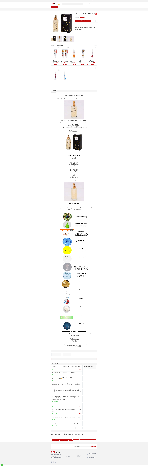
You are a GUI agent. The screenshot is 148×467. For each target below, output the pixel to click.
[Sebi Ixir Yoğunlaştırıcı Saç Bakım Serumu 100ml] (92, 53)
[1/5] (75, 15)
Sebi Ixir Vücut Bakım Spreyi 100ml (74, 61)
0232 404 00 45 (81, 345)
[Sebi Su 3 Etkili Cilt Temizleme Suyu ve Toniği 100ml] (55, 76)
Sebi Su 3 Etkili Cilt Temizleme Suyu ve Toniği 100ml (55, 84)
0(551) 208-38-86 (95, 0)
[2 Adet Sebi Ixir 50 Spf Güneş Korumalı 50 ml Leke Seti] (64, 53)
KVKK (67, 455)
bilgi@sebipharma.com (92, 457)
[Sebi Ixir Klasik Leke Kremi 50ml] (83, 53)
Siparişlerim (68, 456)
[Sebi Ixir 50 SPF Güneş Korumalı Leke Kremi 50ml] (55, 53)
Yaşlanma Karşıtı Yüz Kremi (55, 440)
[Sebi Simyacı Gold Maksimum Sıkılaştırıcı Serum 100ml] (62, 23)
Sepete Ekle (56, 64)
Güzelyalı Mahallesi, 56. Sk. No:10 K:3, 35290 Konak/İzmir (92, 453)
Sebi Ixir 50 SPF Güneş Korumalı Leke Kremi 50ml (55, 61)
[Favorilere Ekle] (94, 21)
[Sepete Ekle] (83, 21)
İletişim (67, 452)
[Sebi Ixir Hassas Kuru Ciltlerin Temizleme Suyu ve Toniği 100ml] (64, 76)
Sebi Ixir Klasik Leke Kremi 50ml (83, 61)
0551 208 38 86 (79, 346)
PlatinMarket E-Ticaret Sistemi (71, 466)
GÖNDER (94, 446)
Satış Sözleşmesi (79, 455)
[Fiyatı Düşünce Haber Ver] (96, 20)
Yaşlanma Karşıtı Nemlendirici (64, 440)
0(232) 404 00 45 (91, 454)
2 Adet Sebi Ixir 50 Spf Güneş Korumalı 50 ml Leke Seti (65, 61)
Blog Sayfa (78, 456)
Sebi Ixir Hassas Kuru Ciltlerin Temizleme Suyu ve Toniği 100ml (65, 84)
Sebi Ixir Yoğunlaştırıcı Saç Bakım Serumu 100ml (92, 61)
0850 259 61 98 (76, 345)
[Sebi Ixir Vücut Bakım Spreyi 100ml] (74, 53)
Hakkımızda (78, 452)
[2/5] (76, 15)
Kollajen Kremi (71, 440)
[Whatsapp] (2, 465)
